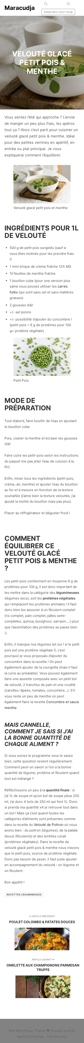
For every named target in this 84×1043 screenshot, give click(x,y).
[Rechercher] (46, 4)
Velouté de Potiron (48, 824)
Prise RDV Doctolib (58, 12)
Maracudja (19, 7)
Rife (12, 1031)
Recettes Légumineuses (24, 894)
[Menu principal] (68, 4)
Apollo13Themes (30, 1036)
